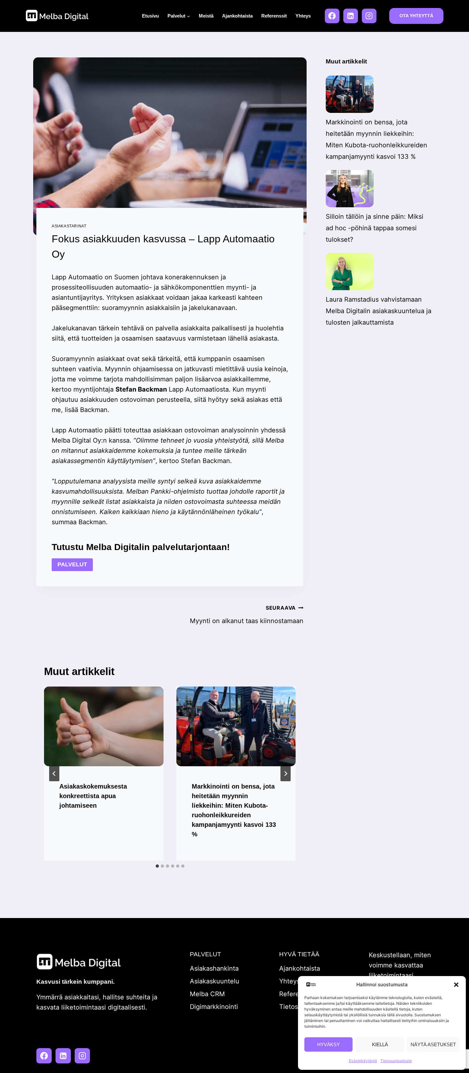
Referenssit (274, 15)
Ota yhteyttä (416, 15)
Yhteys (303, 15)
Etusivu (150, 15)
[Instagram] (369, 16)
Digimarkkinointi (214, 1007)
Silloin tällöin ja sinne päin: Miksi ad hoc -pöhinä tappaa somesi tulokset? (374, 228)
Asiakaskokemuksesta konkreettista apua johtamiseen (93, 796)
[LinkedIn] (350, 16)
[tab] (157, 866)
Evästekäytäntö (363, 1060)
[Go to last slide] (54, 773)
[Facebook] (332, 16)
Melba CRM (207, 994)
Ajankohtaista (237, 15)
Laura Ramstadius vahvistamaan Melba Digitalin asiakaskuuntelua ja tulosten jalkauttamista (378, 311)
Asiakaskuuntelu (214, 981)
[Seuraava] (285, 773)
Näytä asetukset (433, 1044)
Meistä (206, 15)
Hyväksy (328, 1044)
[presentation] (104, 726)
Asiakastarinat (69, 226)
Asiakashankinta (214, 968)
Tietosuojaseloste (396, 1060)
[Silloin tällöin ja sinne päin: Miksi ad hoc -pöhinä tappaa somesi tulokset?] (350, 188)
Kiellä (380, 1044)
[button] (456, 984)
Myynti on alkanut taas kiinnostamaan (246, 615)
